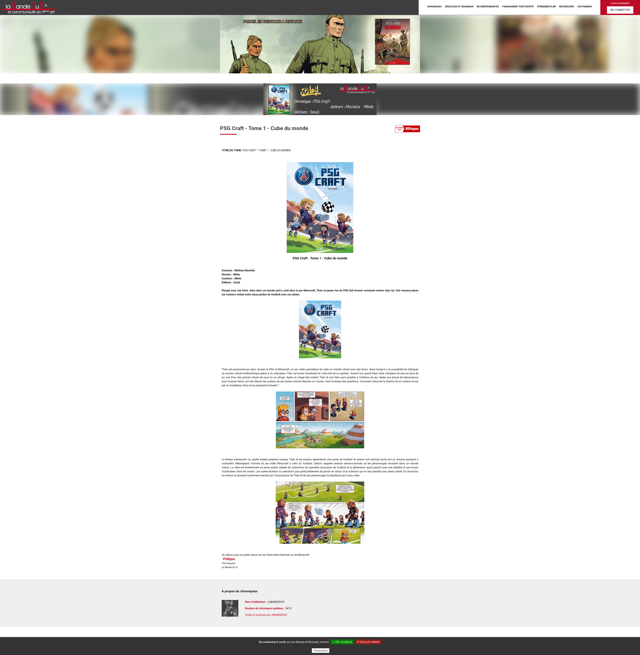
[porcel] (320, 44)
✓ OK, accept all (342, 641)
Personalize (321, 650)
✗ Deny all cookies (368, 641)
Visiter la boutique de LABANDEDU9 (266, 614)
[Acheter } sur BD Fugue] (407, 129)
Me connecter (620, 10)
